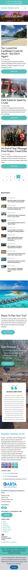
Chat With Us (8, 332)
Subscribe (7, 515)
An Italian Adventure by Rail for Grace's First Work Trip (16, 208)
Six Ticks (17, 553)
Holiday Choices (7, 530)
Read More (14, 71)
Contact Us (6, 531)
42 (23, 180)
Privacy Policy (16, 550)
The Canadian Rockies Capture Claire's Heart (16, 223)
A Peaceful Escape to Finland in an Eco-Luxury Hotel (16, 215)
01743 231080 (18, 3)
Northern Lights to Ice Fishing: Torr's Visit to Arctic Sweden (16, 201)
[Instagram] (5, 507)
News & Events (7, 527)
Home (4, 521)
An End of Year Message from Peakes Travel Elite (14, 150)
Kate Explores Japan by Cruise (13, 101)
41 (19, 180)
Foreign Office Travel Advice (9, 542)
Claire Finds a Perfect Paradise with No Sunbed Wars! (16, 261)
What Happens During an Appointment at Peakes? (14, 246)
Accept (14, 567)
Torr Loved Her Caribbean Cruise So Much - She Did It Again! (12, 52)
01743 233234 (18, 1)
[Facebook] (2, 507)
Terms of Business (7, 550)
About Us (5, 524)
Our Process (8, 363)
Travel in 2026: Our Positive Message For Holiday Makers (15, 230)
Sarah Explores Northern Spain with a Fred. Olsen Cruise (16, 254)
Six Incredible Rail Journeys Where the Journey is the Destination (15, 239)
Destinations (6, 526)
